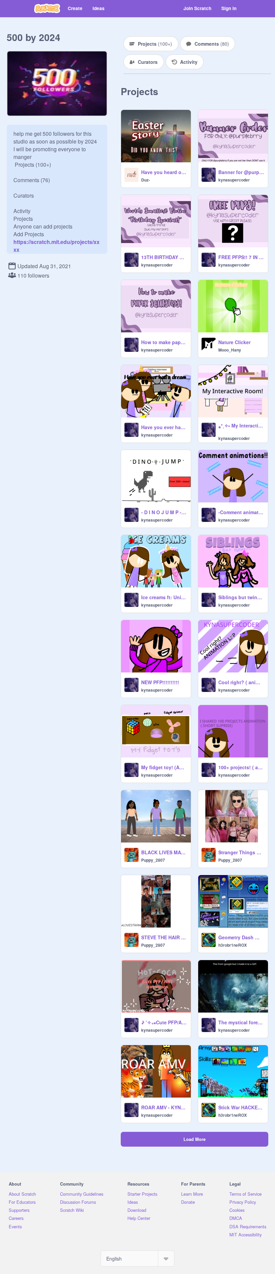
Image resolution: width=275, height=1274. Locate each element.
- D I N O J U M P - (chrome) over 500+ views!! (164, 512)
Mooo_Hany (229, 350)
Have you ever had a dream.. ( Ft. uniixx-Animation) (164, 427)
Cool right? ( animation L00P (241, 682)
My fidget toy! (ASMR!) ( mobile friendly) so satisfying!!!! (164, 767)
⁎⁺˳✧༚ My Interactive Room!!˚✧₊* (241, 425)
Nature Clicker (234, 342)
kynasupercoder (234, 180)
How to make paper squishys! (164, 342)
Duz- (145, 180)
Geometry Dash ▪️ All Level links (241, 937)
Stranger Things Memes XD (241, 852)
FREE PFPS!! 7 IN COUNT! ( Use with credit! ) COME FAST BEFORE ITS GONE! (241, 257)
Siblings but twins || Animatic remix (241, 597)
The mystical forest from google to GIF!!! (241, 1022)
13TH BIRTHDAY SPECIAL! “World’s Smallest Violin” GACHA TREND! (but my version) (164, 257)
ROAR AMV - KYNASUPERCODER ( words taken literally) (164, 1107)
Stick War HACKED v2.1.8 (241, 1107)
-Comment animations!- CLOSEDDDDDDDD (241, 512)
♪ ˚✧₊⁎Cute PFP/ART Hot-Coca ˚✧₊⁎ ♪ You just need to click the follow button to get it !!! (164, 1022)
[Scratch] (47, 8)
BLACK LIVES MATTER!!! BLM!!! (164, 852)
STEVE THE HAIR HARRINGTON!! (164, 937)
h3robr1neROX (232, 945)
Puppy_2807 (153, 860)
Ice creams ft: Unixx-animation (164, 597)
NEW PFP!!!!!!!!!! (160, 682)
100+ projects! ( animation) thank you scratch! (241, 767)
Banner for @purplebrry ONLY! (241, 172)
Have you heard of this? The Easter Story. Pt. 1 (164, 172)
